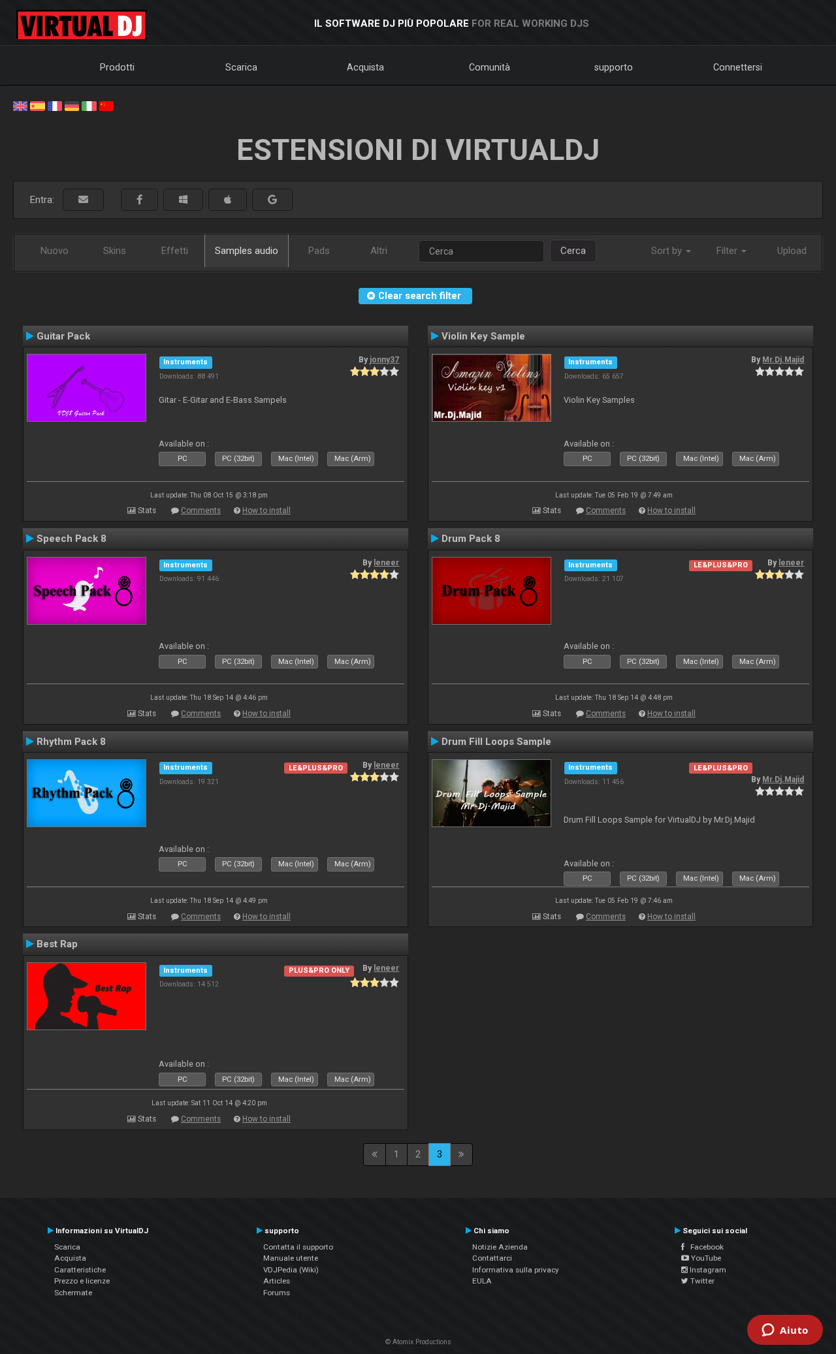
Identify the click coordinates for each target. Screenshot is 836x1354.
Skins (114, 251)
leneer (386, 562)
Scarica (241, 67)
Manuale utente (290, 1258)
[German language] (72, 105)
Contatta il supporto (298, 1247)
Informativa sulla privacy (515, 1269)
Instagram (707, 1269)
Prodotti (117, 67)
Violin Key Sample (483, 336)
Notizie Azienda (500, 1247)
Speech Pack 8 (71, 538)
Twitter (701, 1280)
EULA (482, 1280)
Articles (276, 1280)
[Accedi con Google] (272, 200)
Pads (319, 251)
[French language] (55, 105)
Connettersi (737, 67)
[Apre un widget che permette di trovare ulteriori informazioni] (785, 1331)
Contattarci (492, 1258)
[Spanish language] (37, 105)
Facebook (704, 1247)
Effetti (174, 251)
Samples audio (246, 251)
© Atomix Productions (418, 1342)
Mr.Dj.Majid (783, 359)
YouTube (705, 1258)
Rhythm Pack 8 (71, 742)
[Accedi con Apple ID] (227, 200)
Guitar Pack (63, 336)
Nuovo (54, 251)
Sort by (667, 251)
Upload (792, 251)
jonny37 (384, 359)
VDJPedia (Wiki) (291, 1269)
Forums (276, 1292)
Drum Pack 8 (471, 538)
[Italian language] (89, 105)
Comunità (489, 67)
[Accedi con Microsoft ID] (183, 200)
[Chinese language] (106, 105)
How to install (266, 510)
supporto (613, 67)
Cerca (573, 251)
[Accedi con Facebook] (139, 200)
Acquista (365, 67)
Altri (378, 251)
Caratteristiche (80, 1269)
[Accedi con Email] (83, 200)
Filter (728, 251)
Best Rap (57, 944)
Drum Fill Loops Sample (496, 742)
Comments (201, 510)
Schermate (73, 1292)
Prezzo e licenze (82, 1280)
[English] (20, 105)
